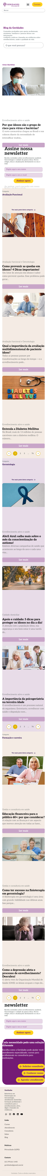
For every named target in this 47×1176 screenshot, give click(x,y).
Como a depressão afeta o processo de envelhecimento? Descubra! (21, 973)
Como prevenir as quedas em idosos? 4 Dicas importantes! (21, 268)
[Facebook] (14, 1114)
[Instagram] (10, 1114)
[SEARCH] (40, 45)
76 (33, 453)
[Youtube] (21, 1114)
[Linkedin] (17, 1114)
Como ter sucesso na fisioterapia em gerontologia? (23, 892)
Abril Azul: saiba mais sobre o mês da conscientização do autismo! (21, 540)
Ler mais (23, 145)
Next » (38, 453)
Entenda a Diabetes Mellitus (20, 429)
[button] (28, 4)
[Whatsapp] (6, 1114)
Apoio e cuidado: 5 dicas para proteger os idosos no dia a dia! (22, 621)
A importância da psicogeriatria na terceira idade (23, 700)
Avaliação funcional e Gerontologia (18, 262)
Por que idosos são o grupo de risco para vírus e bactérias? (21, 126)
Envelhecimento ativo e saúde (16, 120)
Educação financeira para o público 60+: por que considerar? (23, 815)
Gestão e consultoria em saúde (16, 809)
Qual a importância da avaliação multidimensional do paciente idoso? (23, 349)
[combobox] (23, 10)
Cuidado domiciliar (10, 615)
